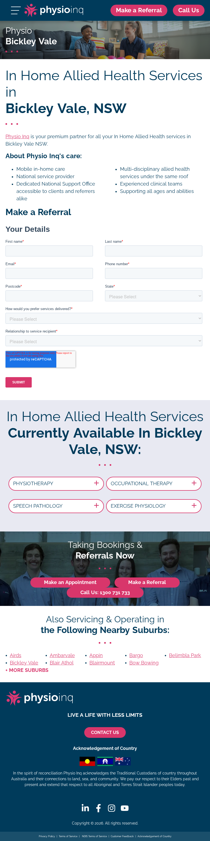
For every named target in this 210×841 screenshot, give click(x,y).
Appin (96, 655)
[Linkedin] (85, 808)
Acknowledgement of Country (154, 836)
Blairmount (102, 663)
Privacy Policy (47, 836)
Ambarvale (62, 655)
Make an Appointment (70, 582)
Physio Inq (17, 136)
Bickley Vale (24, 663)
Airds (15, 655)
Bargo (136, 655)
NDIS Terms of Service (94, 836)
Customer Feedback (122, 836)
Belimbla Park (185, 655)
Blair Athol (62, 663)
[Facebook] (98, 808)
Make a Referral (139, 10)
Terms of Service (68, 836)
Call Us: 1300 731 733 (105, 592)
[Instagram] (111, 808)
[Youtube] (125, 808)
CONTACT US (105, 732)
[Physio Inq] (53, 10)
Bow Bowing (144, 663)
